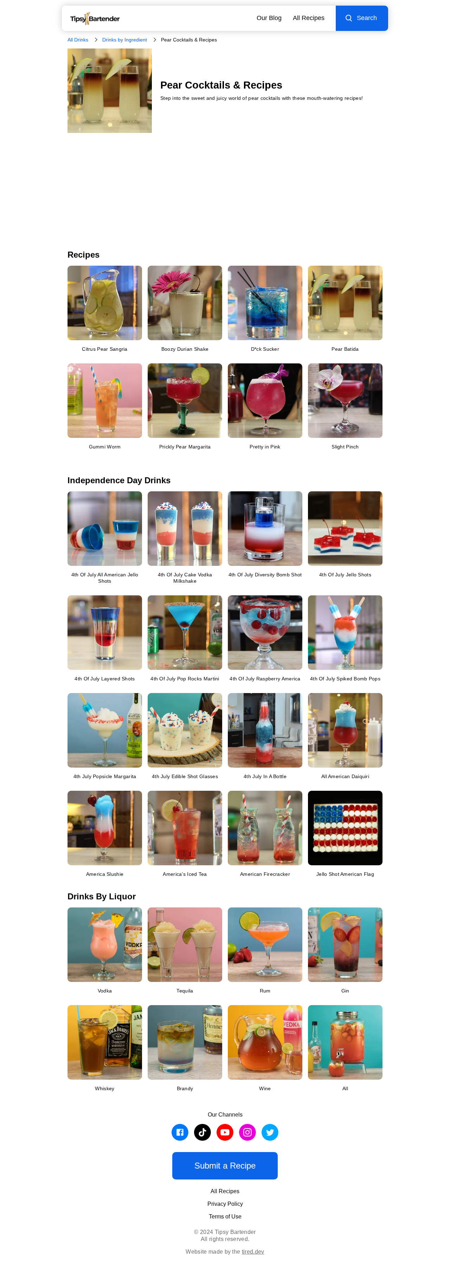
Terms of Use (225, 1217)
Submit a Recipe (225, 1165)
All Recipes (308, 17)
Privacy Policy (225, 1204)
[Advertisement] (225, 197)
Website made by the (225, 1252)
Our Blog (269, 17)
